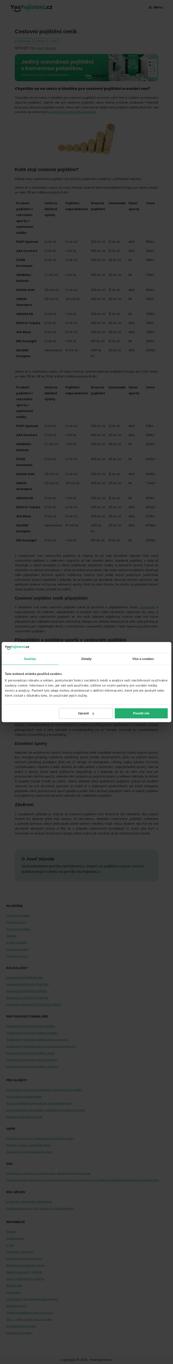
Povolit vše (141, 713)
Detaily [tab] (86, 659)
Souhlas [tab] (30, 659)
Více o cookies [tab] (143, 659)
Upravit (83, 713)
